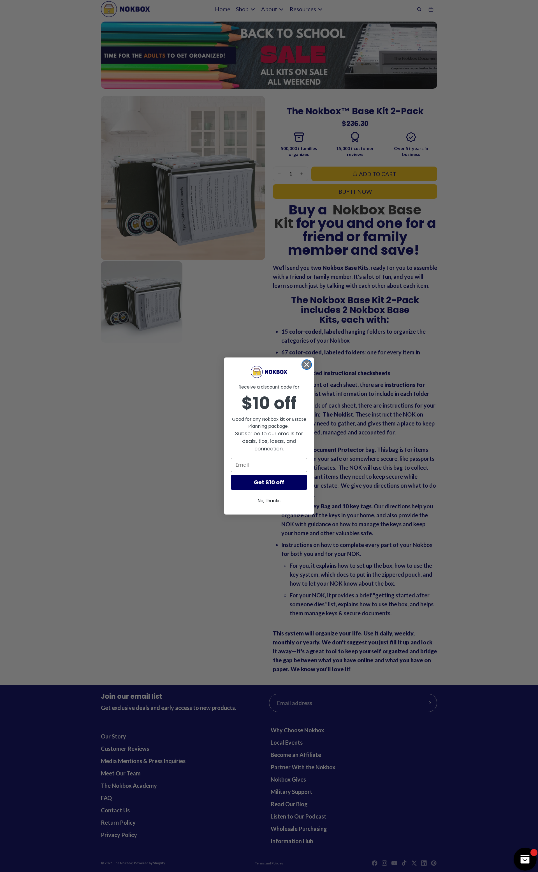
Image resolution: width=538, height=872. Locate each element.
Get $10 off (269, 482)
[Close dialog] (307, 365)
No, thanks (269, 500)
